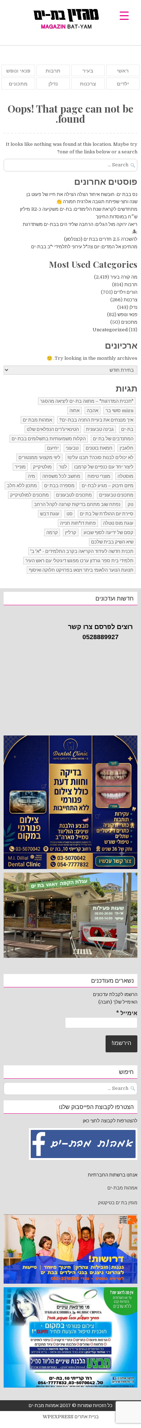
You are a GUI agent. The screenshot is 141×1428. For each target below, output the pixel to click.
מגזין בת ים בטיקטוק (117, 1202)
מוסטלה (125, 476)
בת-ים (127, 429)
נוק (130, 504)
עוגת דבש (49, 513)
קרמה (52, 532)
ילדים (123, 84)
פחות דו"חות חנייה (78, 523)
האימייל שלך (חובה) (117, 1002)
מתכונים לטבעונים (74, 495)
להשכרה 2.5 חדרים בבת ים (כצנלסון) (100, 239)
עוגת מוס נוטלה (118, 523)
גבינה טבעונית (100, 429)
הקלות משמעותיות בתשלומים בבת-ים (49, 438)
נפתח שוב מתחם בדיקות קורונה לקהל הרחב (77, 504)
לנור (63, 467)
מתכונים (18, 84)
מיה (31, 476)
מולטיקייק (42, 467)
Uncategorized (110, 329)
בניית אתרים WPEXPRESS (71, 1416)
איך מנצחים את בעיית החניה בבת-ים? (96, 420)
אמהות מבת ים (37, 420)
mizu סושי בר (119, 410)
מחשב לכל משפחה (61, 476)
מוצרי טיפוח (98, 476)
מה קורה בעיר (123, 277)
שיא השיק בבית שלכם (112, 542)
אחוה (74, 410)
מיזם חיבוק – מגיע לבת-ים (107, 485)
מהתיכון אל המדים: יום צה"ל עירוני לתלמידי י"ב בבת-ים (84, 246)
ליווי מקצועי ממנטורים (39, 457)
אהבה (92, 410)
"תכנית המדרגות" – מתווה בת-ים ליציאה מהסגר (86, 401)
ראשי (123, 71)
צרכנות (88, 84)
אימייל (126, 1013)
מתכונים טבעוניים (116, 495)
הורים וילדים (125, 292)
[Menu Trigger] (124, 15)
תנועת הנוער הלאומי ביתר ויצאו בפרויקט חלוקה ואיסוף (81, 570)
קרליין (70, 532)
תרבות (53, 71)
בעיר (87, 71)
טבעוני (72, 448)
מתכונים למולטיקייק (29, 495)
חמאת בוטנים (99, 448)
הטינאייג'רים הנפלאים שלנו (53, 429)
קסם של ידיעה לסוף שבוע (108, 532)
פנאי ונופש (18, 71)
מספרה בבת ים (59, 485)
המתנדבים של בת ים (113, 438)
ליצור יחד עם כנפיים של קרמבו (103, 467)
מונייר (20, 467)
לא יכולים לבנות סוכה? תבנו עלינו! (100, 457)
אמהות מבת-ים (121, 1188)
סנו (70, 513)
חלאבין (126, 448)
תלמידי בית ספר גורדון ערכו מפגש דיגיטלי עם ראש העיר (79, 560)
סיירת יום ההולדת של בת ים (106, 513)
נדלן (53, 84)
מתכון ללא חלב (22, 485)
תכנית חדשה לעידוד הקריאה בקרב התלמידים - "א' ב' (81, 551)
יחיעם (53, 448)
